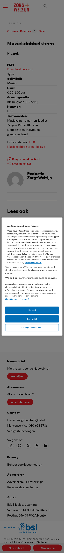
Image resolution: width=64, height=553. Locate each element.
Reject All (32, 319)
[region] (32, 276)
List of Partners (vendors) (17, 299)
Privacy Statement (33, 262)
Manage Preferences (32, 328)
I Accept (32, 310)
